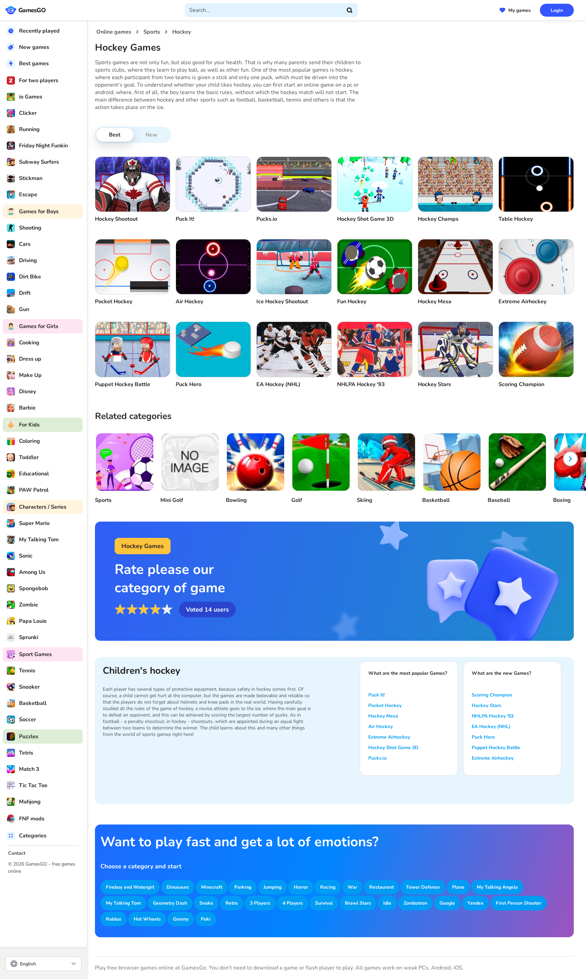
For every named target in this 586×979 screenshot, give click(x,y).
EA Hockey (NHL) (491, 726)
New (151, 135)
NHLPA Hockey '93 (492, 716)
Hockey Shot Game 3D (393, 747)
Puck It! (376, 695)
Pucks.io (377, 758)
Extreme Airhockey (389, 737)
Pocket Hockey (385, 705)
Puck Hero (483, 737)
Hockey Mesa (383, 716)
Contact (16, 853)
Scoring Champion (492, 695)
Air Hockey (380, 726)
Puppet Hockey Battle (496, 747)
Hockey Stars (486, 705)
